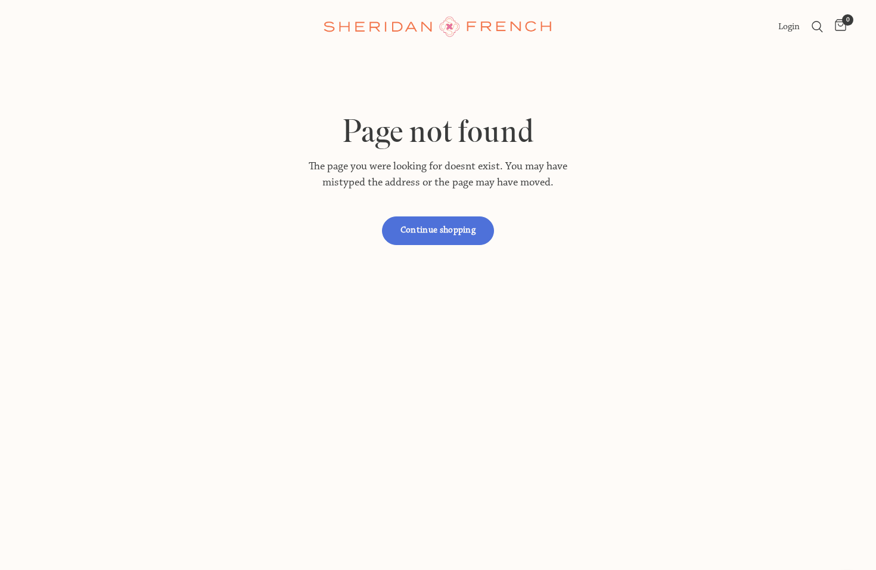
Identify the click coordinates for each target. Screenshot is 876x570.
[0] (837, 27)
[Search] (817, 27)
